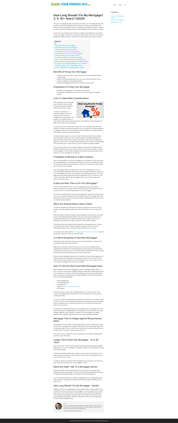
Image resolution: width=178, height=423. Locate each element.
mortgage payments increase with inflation (86, 232)
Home (114, 4)
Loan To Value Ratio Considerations (66, 49)
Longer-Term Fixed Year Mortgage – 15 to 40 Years (71, 63)
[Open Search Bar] (125, 5)
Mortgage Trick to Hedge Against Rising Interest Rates (72, 61)
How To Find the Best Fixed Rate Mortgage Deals (70, 59)
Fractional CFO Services (117, 20)
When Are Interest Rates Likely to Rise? (68, 55)
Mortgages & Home (116, 22)
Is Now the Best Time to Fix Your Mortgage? (69, 53)
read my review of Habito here (71, 286)
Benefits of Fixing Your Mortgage (65, 45)
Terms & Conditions (96, 420)
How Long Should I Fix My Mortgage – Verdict (70, 67)
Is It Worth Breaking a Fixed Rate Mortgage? (68, 57)
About (120, 4)
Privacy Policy (104, 420)
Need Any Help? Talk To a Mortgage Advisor (69, 65)
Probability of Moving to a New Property (68, 51)
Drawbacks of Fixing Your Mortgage (66, 47)
